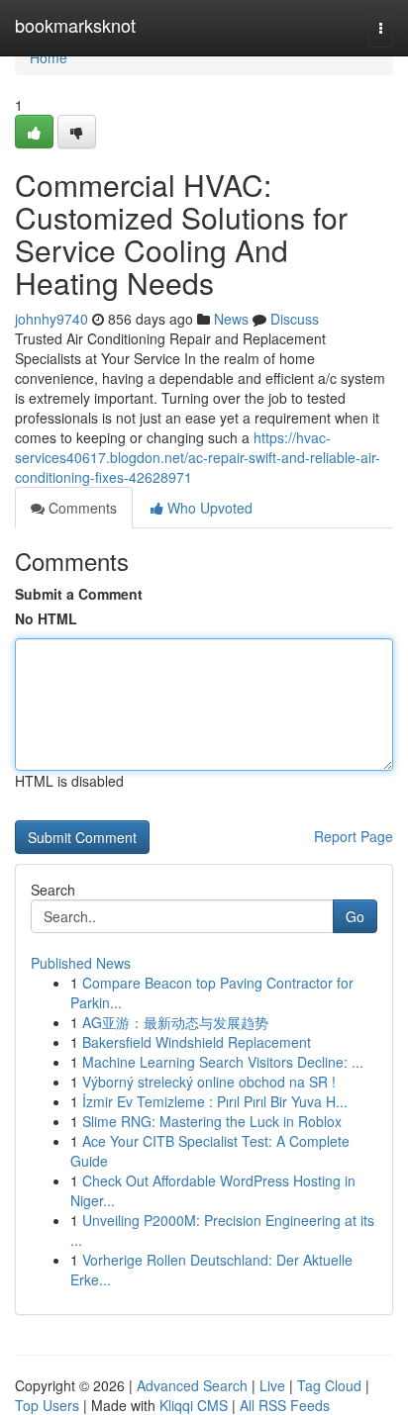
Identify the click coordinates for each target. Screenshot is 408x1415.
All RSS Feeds (285, 1405)
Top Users (47, 1405)
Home (48, 57)
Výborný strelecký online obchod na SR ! (209, 1081)
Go (355, 916)
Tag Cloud (329, 1385)
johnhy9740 (51, 319)
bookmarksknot (75, 25)
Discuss (294, 319)
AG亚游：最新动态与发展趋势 (175, 1022)
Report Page (353, 836)
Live (272, 1385)
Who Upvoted (208, 508)
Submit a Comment (79, 594)
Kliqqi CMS (193, 1405)
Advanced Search (192, 1385)
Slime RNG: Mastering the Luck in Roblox (212, 1121)
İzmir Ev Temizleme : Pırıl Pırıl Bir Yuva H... (215, 1101)
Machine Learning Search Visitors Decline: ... (222, 1062)
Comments (81, 508)
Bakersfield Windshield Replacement (196, 1042)
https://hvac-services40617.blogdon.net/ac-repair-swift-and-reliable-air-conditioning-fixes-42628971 (197, 457)
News (231, 319)
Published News (81, 963)
